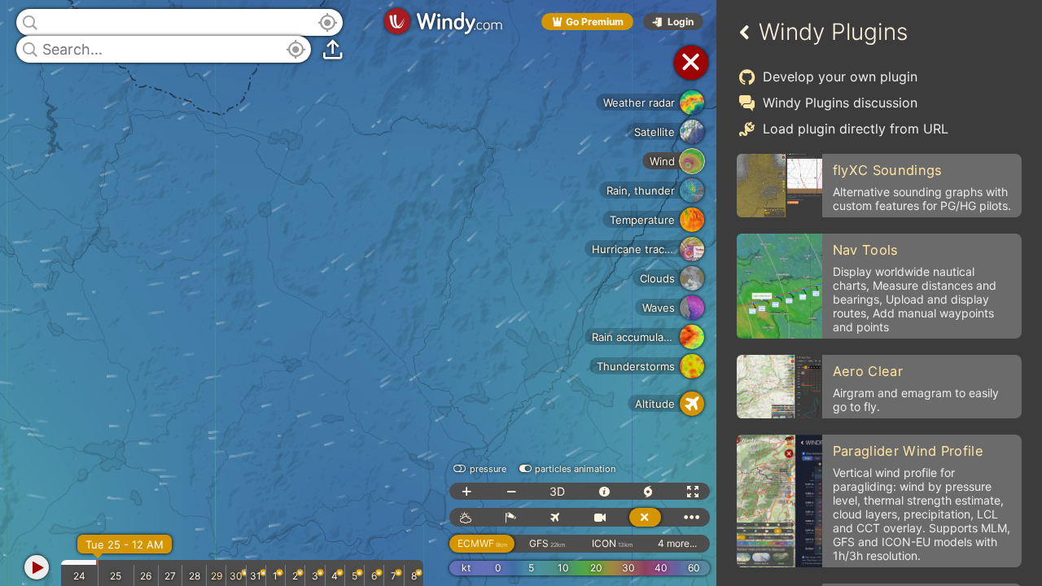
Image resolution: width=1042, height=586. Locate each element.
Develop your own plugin (840, 76)
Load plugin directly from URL (855, 128)
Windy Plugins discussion (840, 102)
